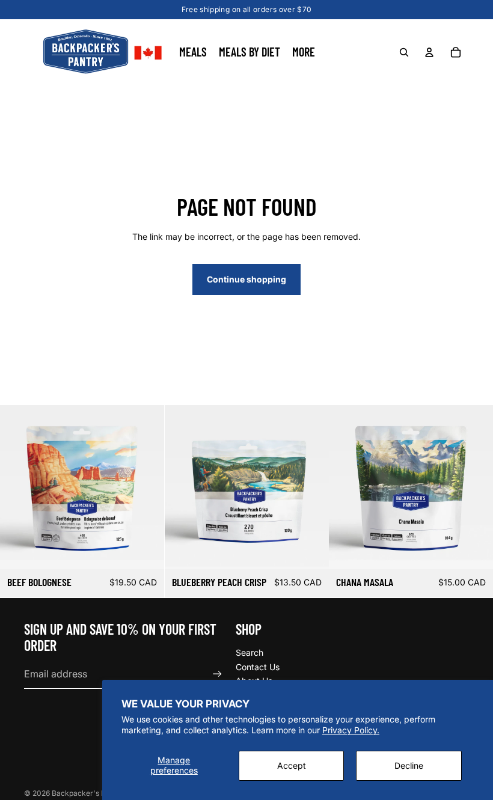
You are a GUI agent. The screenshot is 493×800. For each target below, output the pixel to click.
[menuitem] (303, 52)
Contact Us (258, 667)
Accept (291, 765)
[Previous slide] (18, 487)
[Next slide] (146, 487)
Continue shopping (246, 279)
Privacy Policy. (350, 730)
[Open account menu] (429, 52)
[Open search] (404, 52)
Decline (408, 765)
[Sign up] (217, 674)
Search (249, 652)
